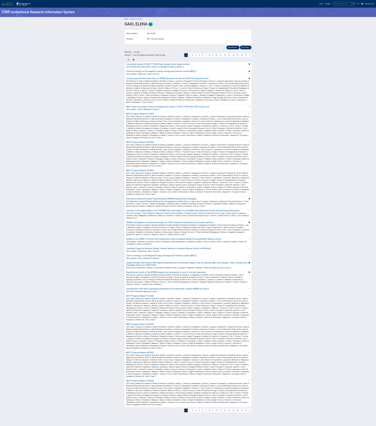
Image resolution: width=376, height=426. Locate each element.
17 (246, 55)
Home (321, 4)
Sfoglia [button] (327, 4)
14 (233, 55)
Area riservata (369, 4)
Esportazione (232, 47)
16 (242, 55)
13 (229, 55)
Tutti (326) (245, 47)
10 (216, 55)
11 (220, 55)
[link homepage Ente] (23, 3)
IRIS (126, 19)
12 (225, 55)
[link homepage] (7, 3)
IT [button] (358, 4)
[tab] (128, 60)
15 (237, 55)
